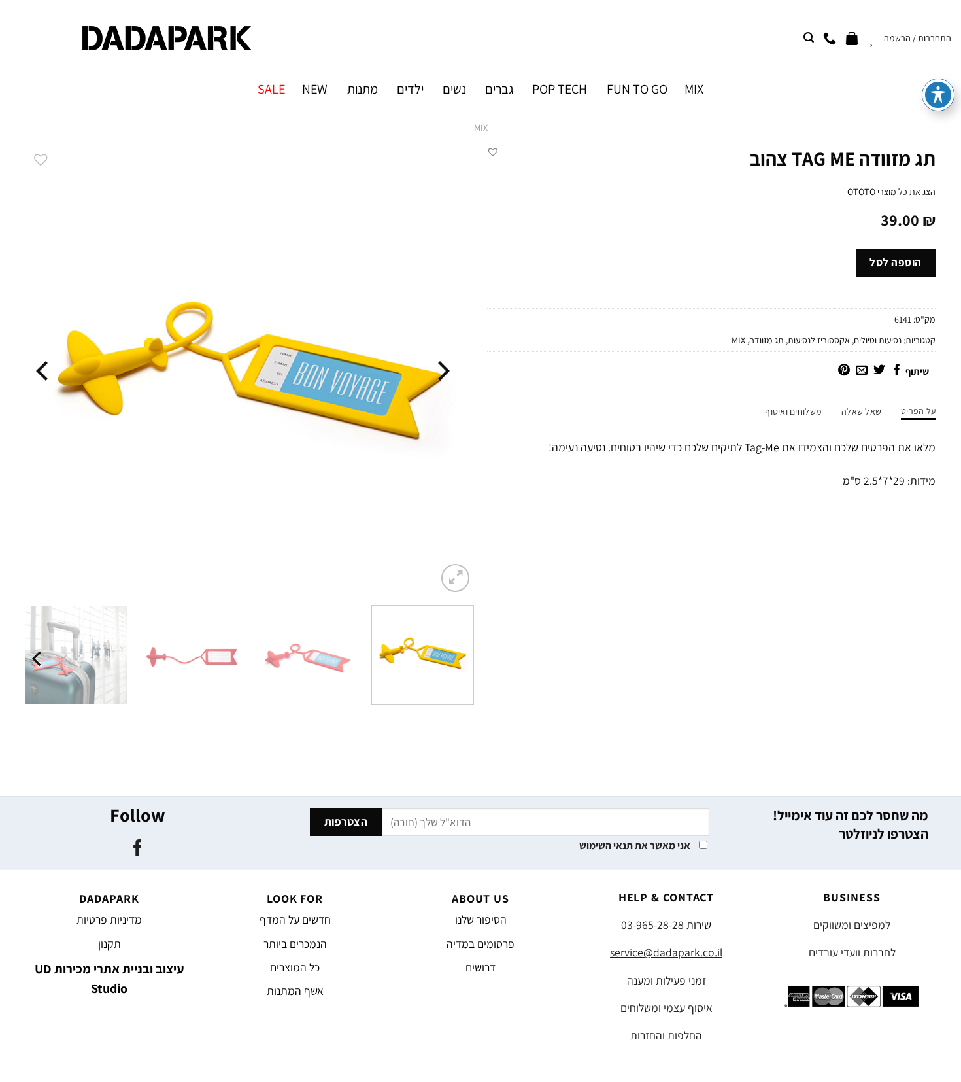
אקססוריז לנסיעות (819, 340)
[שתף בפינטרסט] (844, 370)
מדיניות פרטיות (109, 919)
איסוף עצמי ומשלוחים (666, 1007)
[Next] (43, 370)
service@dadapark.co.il (666, 952)
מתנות (362, 88)
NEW (315, 88)
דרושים (480, 967)
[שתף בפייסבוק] (897, 370)
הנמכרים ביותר (295, 943)
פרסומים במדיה (480, 943)
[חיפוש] (808, 37)
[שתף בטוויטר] (879, 370)
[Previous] (442, 370)
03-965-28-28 (652, 924)
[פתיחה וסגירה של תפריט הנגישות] (938, 95)
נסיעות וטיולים (878, 340)
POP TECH (559, 88)
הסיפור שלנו (481, 919)
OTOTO (861, 192)
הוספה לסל (895, 262)
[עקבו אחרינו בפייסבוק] (137, 849)
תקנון (109, 943)
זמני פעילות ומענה (666, 980)
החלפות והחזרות (666, 1035)
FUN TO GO (637, 88)
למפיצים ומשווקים (851, 924)
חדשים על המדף (295, 919)
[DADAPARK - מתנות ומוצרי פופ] (167, 38)
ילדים (410, 88)
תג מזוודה (766, 340)
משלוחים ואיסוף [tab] (793, 411)
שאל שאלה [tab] (861, 411)
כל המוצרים (295, 967)
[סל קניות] (851, 38)
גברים (499, 88)
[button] (493, 152)
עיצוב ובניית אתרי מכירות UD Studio (109, 978)
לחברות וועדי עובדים (852, 952)
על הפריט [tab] (918, 411)
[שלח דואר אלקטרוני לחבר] (862, 370)
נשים (454, 88)
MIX (693, 88)
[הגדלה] (455, 578)
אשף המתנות (295, 990)
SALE (271, 88)
